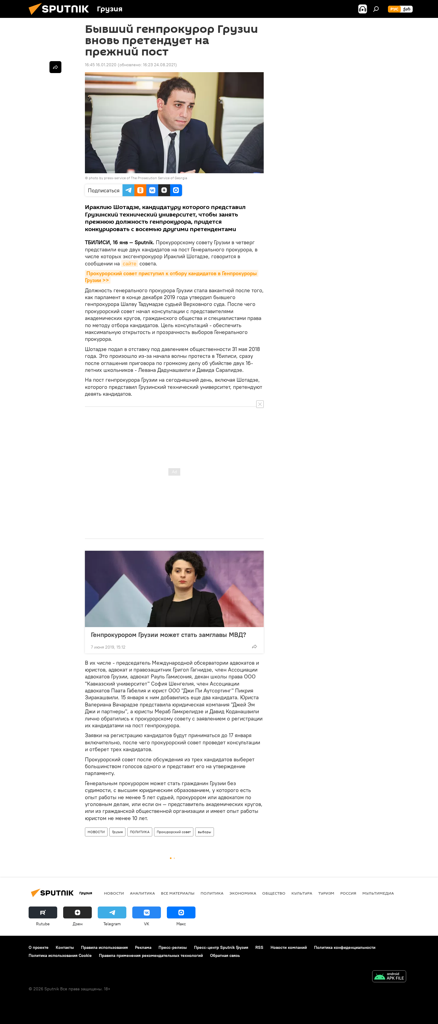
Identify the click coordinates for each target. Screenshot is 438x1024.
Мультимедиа (378, 893)
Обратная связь (225, 955)
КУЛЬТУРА (301, 893)
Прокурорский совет (174, 832)
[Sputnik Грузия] (61, 16)
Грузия (117, 832)
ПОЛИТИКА (140, 832)
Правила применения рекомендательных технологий (151, 955)
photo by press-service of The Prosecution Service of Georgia (138, 178)
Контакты (65, 947)
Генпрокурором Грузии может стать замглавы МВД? (168, 634)
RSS (259, 947)
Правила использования (104, 947)
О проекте (39, 947)
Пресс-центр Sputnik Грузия (221, 947)
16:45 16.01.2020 (101, 64)
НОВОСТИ (96, 832)
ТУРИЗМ (326, 893)
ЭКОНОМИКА (242, 893)
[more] (254, 646)
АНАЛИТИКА (142, 893)
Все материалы (178, 893)
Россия (348, 893)
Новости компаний (289, 947)
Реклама (143, 947)
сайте (129, 263)
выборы (204, 832)
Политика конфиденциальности (344, 947)
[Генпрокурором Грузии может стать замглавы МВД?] (174, 589)
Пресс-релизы (173, 947)
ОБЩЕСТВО (273, 893)
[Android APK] (389, 977)
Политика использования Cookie (60, 955)
